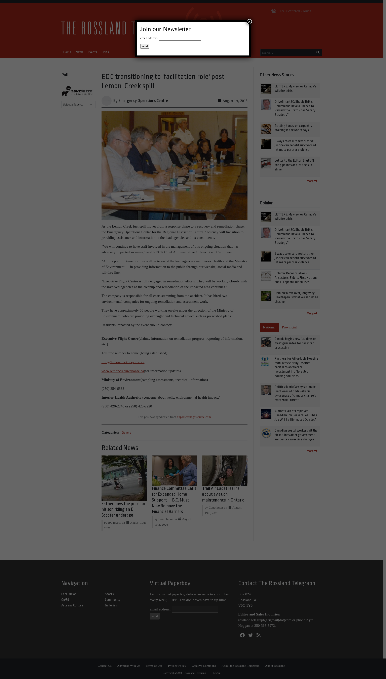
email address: (149, 38)
